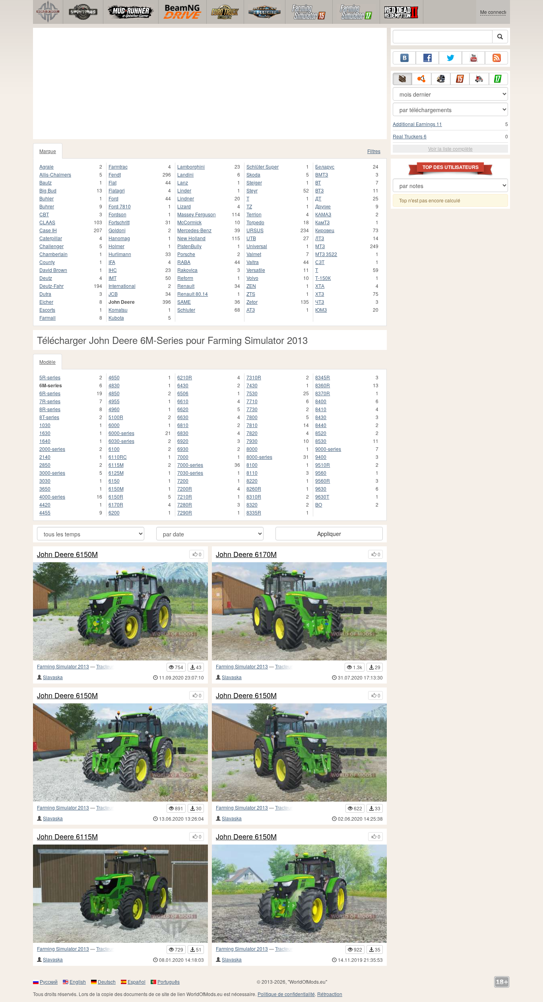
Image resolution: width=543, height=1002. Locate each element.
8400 (320, 401)
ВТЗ (319, 190)
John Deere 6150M (67, 554)
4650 (114, 377)
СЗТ (319, 261)
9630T (322, 496)
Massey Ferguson (196, 214)
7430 (252, 385)
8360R (322, 385)
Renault (185, 285)
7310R (253, 377)
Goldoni (117, 230)
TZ (249, 206)
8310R (253, 496)
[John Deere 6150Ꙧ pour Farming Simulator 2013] (120, 752)
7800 (252, 417)
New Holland (191, 238)
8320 (252, 504)
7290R (184, 512)
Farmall (47, 317)
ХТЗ (319, 293)
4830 (114, 385)
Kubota (116, 317)
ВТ (318, 182)
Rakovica (187, 269)
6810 (182, 424)
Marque (47, 151)
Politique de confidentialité (286, 993)
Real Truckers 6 (410, 136)
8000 (252, 448)
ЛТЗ (319, 238)
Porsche (186, 253)
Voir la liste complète (450, 148)
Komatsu (118, 309)
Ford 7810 (120, 206)
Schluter (186, 309)
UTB (251, 238)
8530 (320, 440)
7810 (252, 424)
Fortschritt (119, 222)
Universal (256, 246)
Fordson (117, 214)
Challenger (51, 246)
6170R (116, 504)
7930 (252, 440)
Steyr (252, 190)
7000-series (190, 464)
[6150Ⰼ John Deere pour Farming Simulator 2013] (120, 611)
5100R (116, 417)
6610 (182, 401)
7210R (184, 496)
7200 (182, 480)
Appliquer (329, 534)
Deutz (45, 277)
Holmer (116, 246)
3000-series (52, 472)
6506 (182, 393)
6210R (184, 377)
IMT (112, 277)
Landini (185, 174)
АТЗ (250, 309)
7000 (182, 456)
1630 (44, 432)
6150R (116, 496)
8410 (320, 409)
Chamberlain (53, 253)
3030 (44, 480)
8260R (253, 488)
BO (318, 504)
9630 (320, 488)
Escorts (47, 309)
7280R (184, 504)
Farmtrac (118, 166)
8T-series (49, 417)
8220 (252, 480)
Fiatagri (117, 190)
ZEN (251, 285)
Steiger (254, 182)
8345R (322, 377)
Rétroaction (329, 993)
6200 (114, 512)
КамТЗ (322, 222)
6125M (116, 472)
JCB (113, 293)
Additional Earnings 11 (417, 123)
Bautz (45, 182)
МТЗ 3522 (326, 253)
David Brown (53, 269)
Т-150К (323, 277)
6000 (114, 424)
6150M (116, 488)
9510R (322, 464)
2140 (44, 456)
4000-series (52, 496)
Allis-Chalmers (55, 174)
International (122, 285)
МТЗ (320, 246)
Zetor (252, 301)
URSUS (255, 230)
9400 (320, 456)
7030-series (190, 472)
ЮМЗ (321, 309)
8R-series (49, 409)
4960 (114, 409)
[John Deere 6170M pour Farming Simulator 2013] (299, 611)
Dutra (45, 293)
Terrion (254, 214)
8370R (322, 393)
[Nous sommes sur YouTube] (473, 57)
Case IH (48, 230)
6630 (182, 417)
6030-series (121, 440)
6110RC (118, 456)
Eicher (46, 301)
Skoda (253, 174)
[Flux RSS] (496, 57)
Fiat (112, 182)
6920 (182, 440)
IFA (112, 261)
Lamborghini (191, 166)
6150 (114, 480)
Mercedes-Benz (194, 230)
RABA (183, 261)
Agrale (46, 166)
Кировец (324, 230)
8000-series (259, 456)
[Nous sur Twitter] (450, 57)
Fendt (115, 174)
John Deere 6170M (246, 554)
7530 (252, 393)
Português (168, 981)
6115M (116, 464)
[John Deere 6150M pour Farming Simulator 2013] (299, 894)
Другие (323, 206)
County (47, 261)
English (78, 981)
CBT (44, 214)
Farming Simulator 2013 (63, 666)
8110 (252, 472)
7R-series (49, 401)
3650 (44, 488)
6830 (182, 432)
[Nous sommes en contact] (404, 57)
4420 (44, 504)
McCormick (189, 222)
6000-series (121, 432)
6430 (182, 385)
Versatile (255, 269)
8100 (252, 464)
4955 (114, 401)
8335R (253, 512)
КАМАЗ (323, 214)
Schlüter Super (262, 166)
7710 (252, 401)
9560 (320, 472)
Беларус (324, 166)
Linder (184, 190)
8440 (320, 424)
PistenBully (189, 246)
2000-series (52, 448)
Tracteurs (106, 666)
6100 (114, 448)
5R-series (49, 377)
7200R (184, 488)
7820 (252, 432)
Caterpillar (50, 238)
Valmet (253, 253)
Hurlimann (120, 253)
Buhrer (46, 206)
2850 (44, 464)
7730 (252, 409)
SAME (184, 301)
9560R (322, 480)
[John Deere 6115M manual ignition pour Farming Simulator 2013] (120, 894)
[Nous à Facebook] (427, 57)
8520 (320, 432)
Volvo (252, 277)
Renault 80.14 (192, 293)
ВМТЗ (321, 174)
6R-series (49, 393)
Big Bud (47, 190)
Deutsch (107, 981)
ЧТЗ (319, 301)
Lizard (184, 206)
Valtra (252, 261)
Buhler (46, 198)
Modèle (47, 361)
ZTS (250, 293)
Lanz (182, 182)
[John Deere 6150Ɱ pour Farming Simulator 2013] (299, 752)
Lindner (185, 198)
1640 (44, 440)
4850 (114, 393)
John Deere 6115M (67, 837)
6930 (182, 448)
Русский (49, 981)
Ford (113, 198)
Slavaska (53, 677)
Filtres (373, 151)
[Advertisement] (210, 83)
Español (136, 981)
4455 (44, 512)
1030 (44, 424)
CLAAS (47, 222)
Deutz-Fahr (51, 285)
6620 (182, 409)
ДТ (318, 198)
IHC (113, 269)
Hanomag (119, 238)
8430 (320, 417)
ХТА (319, 285)
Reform (185, 277)
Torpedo (255, 222)
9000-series (328, 448)
